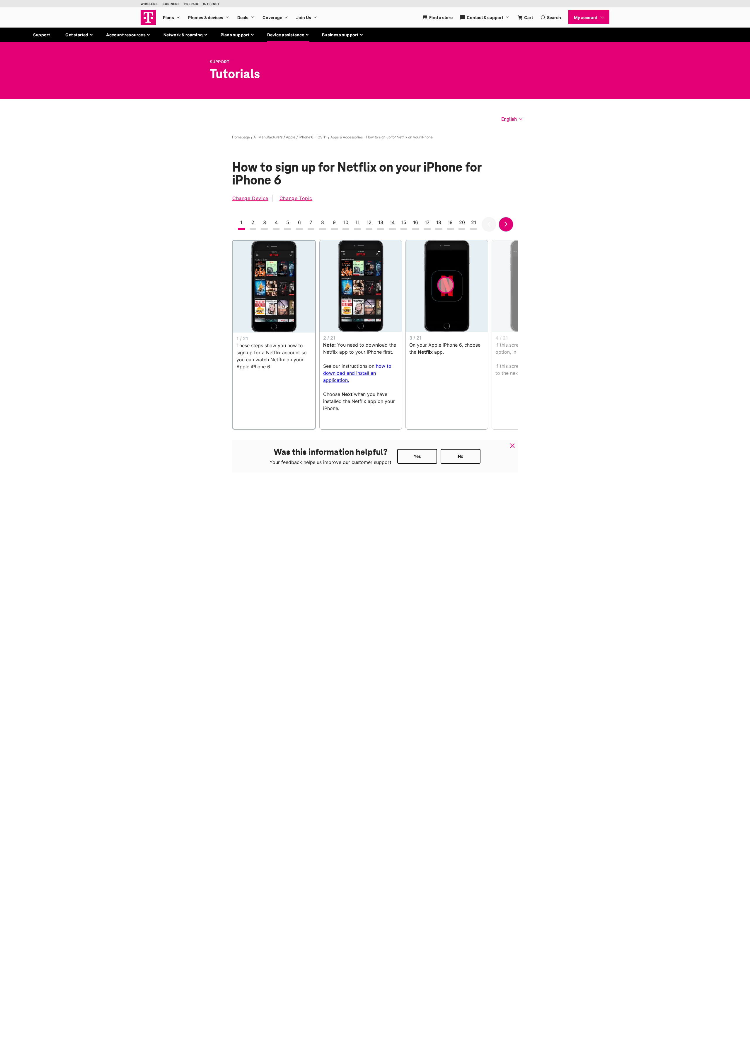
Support (41, 34)
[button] (79, 35)
